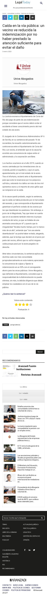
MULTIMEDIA (6, 536)
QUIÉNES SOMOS (31, 585)
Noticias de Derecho (27, 13)
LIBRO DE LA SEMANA (9, 532)
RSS (3, 565)
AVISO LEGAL (18, 585)
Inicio (4, 13)
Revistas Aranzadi (31, 374)
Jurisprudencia (15, 325)
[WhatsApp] (15, 17)
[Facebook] (4, 17)
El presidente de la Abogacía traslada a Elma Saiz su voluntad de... (28, 489)
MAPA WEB (6, 588)
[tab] (23, 387)
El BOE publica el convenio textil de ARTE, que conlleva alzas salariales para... (28, 499)
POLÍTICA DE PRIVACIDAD (21, 590)
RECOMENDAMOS (8, 568)
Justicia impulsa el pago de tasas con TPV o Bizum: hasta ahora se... (29, 418)
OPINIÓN (26, 540)
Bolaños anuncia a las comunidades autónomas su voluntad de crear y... (28, 408)
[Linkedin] (21, 17)
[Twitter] (10, 17)
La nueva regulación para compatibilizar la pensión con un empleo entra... (29, 428)
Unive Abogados (23, 78)
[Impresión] (32, 17)
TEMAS (4, 524)
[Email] (27, 17)
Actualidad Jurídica (13, 13)
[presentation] (23, 387)
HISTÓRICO (6, 561)
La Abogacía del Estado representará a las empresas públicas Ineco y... (29, 438)
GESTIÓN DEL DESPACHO (31, 536)
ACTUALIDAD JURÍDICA (31, 524)
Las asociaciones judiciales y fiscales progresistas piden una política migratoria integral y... (29, 458)
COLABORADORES (8, 550)
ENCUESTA (6, 528)
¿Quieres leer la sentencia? (13, 294)
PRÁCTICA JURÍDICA (29, 528)
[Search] (41, 518)
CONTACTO (6, 585)
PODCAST (5, 540)
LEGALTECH (27, 532)
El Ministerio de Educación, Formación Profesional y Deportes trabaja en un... (28, 467)
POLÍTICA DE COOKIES (21, 588)
